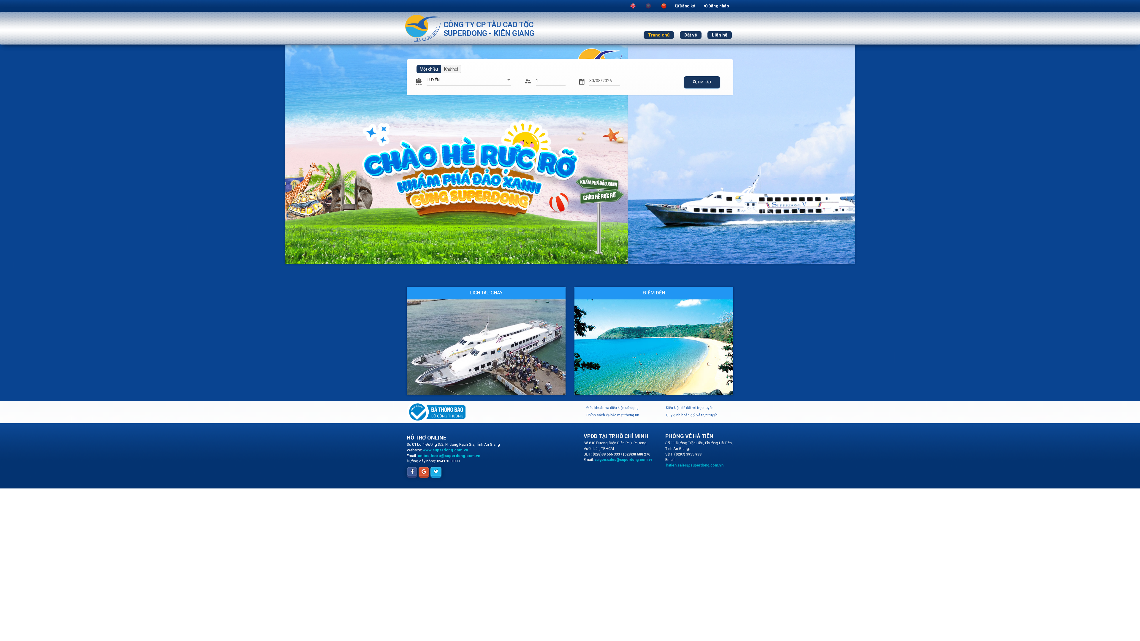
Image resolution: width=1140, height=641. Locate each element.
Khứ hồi (451, 69)
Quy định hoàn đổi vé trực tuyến (692, 415)
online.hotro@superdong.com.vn (449, 455)
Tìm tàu (703, 82)
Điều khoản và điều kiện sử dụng (612, 408)
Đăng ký (687, 6)
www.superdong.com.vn (445, 450)
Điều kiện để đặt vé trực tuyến (689, 408)
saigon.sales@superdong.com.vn (624, 460)
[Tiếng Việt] (648, 6)
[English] (633, 6)
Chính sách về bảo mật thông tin (612, 415)
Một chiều (429, 69)
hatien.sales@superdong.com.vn (694, 465)
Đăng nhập (718, 6)
